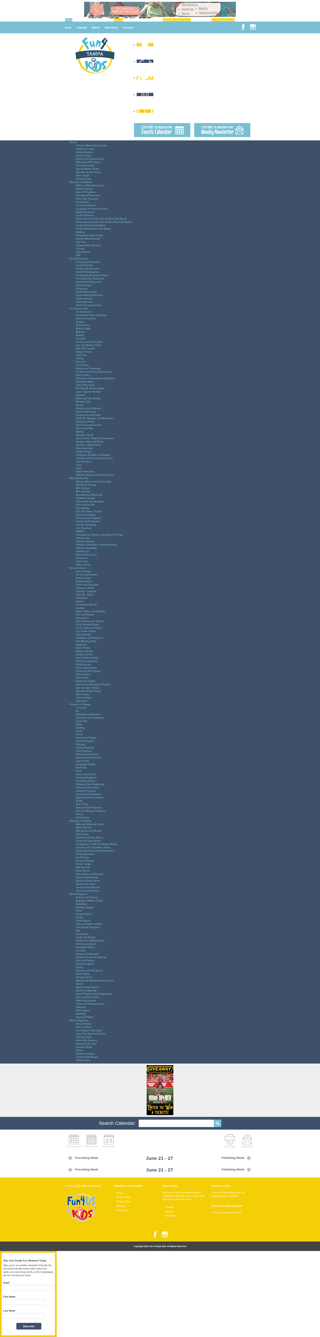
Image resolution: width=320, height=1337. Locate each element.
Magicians (81, 644)
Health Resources (78, 478)
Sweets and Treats (86, 884)
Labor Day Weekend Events (90, 1033)
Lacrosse (81, 950)
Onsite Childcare (84, 215)
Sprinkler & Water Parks (88, 444)
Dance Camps (83, 155)
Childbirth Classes (85, 498)
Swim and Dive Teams (87, 997)
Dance (79, 734)
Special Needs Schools (88, 238)
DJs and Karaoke (85, 614)
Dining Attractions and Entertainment (95, 850)
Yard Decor (82, 701)
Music (79, 770)
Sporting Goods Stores (88, 880)
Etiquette (80, 744)
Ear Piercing (82, 857)
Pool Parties (82, 677)
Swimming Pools (84, 448)
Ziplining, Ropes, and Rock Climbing (95, 474)
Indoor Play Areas (85, 385)
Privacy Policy (123, 1201)
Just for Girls (82, 760)
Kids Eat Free (83, 867)
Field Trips (81, 355)
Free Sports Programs (87, 927)
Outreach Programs (86, 777)
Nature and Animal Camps (90, 158)
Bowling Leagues (85, 907)
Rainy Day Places (85, 421)
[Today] (108, 1140)
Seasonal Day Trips (86, 1043)
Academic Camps (85, 148)
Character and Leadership (90, 717)
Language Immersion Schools (91, 208)
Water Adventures (85, 471)
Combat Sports (84, 914)
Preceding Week (86, 1158)
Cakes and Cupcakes (87, 584)
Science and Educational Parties (93, 684)
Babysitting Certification (88, 714)
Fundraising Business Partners (92, 275)
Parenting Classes (85, 780)
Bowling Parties (84, 581)
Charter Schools (84, 188)
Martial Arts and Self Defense (91, 957)
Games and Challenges (88, 368)
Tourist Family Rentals (87, 887)
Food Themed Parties (87, 624)
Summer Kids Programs (88, 807)
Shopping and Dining (80, 820)
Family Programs (85, 747)
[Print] (229, 1140)
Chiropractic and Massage (90, 501)
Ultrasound (81, 558)
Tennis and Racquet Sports (90, 1003)
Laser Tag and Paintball (88, 391)
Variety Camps (83, 178)
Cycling (80, 917)
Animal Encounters (86, 318)
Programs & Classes (80, 704)
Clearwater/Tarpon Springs (176, 20)
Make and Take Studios (88, 398)
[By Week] (91, 1140)
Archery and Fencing (87, 897)
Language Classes (86, 764)
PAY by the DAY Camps (88, 162)
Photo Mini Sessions (86, 1040)
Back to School (84, 1027)
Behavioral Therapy (86, 484)
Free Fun (81, 361)
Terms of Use (123, 1197)
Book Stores (82, 834)
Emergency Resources (88, 261)
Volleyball (81, 1007)
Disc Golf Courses (85, 348)
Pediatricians (82, 551)
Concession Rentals (86, 604)
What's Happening (78, 1020)
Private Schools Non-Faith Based (93, 228)
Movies (79, 405)
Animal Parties (83, 571)
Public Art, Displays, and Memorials (94, 418)
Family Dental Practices (88, 518)
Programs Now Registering (90, 784)
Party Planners (83, 664)
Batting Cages (83, 328)
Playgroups (82, 288)
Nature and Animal (86, 774)
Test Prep (81, 242)
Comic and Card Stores (88, 840)
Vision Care (82, 561)
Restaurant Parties (86, 681)
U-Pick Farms (83, 1060)
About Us (121, 1205)
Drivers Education (85, 741)
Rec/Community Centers (89, 424)
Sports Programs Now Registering (94, 993)
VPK (78, 255)
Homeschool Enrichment (89, 757)
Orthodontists (83, 538)
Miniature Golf (83, 401)
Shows (79, 1050)
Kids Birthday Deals (86, 641)
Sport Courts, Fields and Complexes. (95, 438)
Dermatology (82, 508)
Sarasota (169, 1211)
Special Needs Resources (89, 295)
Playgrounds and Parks (88, 415)
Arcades (80, 321)
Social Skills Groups (86, 291)
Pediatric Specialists (86, 548)
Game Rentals (83, 634)
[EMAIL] (247, 1140)
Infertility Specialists (86, 524)
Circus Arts (81, 721)
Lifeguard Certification (87, 953)
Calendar (81, 27)
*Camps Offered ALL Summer (91, 145)
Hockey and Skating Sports (90, 940)
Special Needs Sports (87, 987)
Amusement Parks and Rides (91, 315)
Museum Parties (84, 651)
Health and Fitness (86, 937)
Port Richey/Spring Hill (223, 20)
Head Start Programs (87, 198)
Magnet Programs (85, 212)
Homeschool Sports (86, 943)
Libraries (80, 395)
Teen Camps (82, 175)
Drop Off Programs (86, 192)
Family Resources (78, 258)
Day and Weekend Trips (88, 345)
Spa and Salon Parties (87, 687)
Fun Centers (82, 365)
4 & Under (81, 707)
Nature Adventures (86, 411)
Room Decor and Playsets (89, 874)
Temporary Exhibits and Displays (93, 454)
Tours (79, 464)
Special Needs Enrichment (90, 797)
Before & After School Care (90, 185)
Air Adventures (83, 311)
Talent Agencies (84, 301)
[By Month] (74, 1140)
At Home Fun (83, 325)
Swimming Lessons (86, 1000)
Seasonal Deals (84, 1047)
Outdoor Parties (84, 654)
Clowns (80, 601)
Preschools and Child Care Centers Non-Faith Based (104, 222)
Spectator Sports (85, 434)
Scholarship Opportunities (89, 235)
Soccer (79, 983)
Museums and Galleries (88, 408)
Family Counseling (85, 514)
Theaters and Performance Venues (94, 458)
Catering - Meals (84, 594)
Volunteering (82, 817)
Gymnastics (82, 933)
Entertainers (82, 617)
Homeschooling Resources (90, 278)
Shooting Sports (84, 977)
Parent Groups (83, 285)
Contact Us (122, 1210)
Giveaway (128, 27)
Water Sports (83, 1010)
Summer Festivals (85, 1053)
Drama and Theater (86, 737)
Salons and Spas (85, 428)
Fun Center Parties (86, 631)
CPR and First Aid (85, 504)
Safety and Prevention (87, 787)
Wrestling (81, 1013)
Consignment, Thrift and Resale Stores (96, 844)
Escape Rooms (84, 351)
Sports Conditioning (86, 990)
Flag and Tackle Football (89, 923)
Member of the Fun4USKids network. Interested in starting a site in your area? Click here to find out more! (183, 1196)
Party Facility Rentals (87, 657)
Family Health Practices (88, 521)
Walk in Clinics (83, 564)
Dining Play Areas (85, 854)
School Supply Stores (87, 877)
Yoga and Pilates (85, 1017)
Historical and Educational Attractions (95, 378)
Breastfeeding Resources (89, 494)
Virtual (79, 814)
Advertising (111, 27)
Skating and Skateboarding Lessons (95, 980)
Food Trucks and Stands (89, 627)
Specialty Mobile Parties (88, 691)
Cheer (79, 910)
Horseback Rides (85, 381)
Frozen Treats (83, 864)
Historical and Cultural (87, 754)
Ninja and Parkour (85, 960)
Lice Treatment (84, 528)
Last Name (9, 1310)
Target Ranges (84, 451)
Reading (80, 232)
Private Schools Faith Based (91, 225)
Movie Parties (83, 647)
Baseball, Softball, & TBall (89, 900)
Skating (80, 431)
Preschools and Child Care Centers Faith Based (101, 218)
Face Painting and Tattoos (90, 621)
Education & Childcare (80, 182)
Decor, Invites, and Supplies (90, 611)
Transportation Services (88, 245)
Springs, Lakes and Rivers (90, 441)
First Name (9, 1296)
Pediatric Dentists (85, 541)
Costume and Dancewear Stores (93, 847)
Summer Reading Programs (90, 810)
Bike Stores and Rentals (88, 830)
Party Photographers (87, 661)
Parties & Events (77, 568)
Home (68, 27)
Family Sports (83, 920)
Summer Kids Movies (87, 1057)
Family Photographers (87, 271)
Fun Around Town (78, 308)
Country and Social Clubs (89, 341)
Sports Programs (78, 894)
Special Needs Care (86, 554)
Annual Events (83, 1023)
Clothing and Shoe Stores (89, 837)
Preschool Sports (85, 963)
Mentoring (81, 767)
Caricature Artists (85, 587)
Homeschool (82, 202)
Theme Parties (83, 697)
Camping (80, 338)
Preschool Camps (85, 165)
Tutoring (80, 248)
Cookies (80, 607)
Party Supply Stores (86, 667)
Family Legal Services (87, 268)
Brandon (118, 20)
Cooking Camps (84, 152)
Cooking (80, 727)
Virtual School (83, 251)
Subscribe (28, 1326)
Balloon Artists (83, 578)
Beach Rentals (83, 827)
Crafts (79, 731)
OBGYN (80, 531)
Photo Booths (83, 674)
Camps (73, 142)
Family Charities (84, 265)
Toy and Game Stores (87, 890)
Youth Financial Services (89, 305)
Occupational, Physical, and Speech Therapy (99, 534)
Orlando (169, 1207)
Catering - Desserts (86, 591)
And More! (170, 1215)
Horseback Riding (85, 947)
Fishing (80, 358)
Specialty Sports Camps (88, 172)
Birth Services (83, 491)
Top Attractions (84, 461)
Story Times (82, 804)
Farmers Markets (85, 860)
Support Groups (84, 298)
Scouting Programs (86, 790)
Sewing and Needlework (88, 794)
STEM (79, 800)
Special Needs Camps (87, 168)
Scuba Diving (83, 973)
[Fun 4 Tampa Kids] (95, 55)
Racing (79, 967)
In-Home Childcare (86, 205)
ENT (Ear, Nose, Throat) (89, 511)
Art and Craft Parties (86, 574)
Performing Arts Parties (88, 671)
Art (77, 711)
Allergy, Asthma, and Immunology (93, 481)
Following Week (233, 1158)
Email (6, 1282)
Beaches (80, 331)
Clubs (79, 724)
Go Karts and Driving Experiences (94, 371)
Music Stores (83, 870)
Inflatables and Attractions (89, 637)
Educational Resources (88, 195)
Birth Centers (83, 488)
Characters (82, 597)
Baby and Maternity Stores (90, 824)
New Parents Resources (88, 281)
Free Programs (84, 750)
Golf (78, 930)
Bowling (80, 335)
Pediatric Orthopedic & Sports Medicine (96, 544)
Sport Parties (83, 694)
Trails (79, 468)
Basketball (81, 904)
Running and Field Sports (89, 970)
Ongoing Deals (84, 1037)
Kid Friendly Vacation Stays (90, 388)
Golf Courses (83, 375)
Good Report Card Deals (89, 1030)
